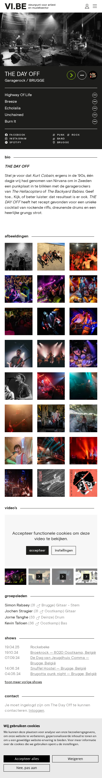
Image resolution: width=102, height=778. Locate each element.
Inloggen (36, 711)
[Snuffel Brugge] (83, 256)
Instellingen (64, 550)
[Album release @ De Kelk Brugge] (18, 289)
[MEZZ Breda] (83, 386)
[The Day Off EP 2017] (51, 483)
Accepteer (37, 550)
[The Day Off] (92, 75)
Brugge (63, 142)
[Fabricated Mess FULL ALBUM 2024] (83, 483)
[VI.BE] (30, 6)
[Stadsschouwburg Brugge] (51, 450)
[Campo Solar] (51, 418)
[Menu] (95, 6)
